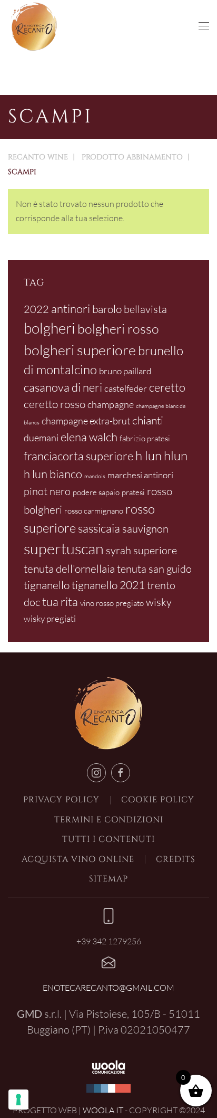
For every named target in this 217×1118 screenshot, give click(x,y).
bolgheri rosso (118, 328)
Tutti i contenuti (108, 839)
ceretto (167, 387)
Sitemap (108, 879)
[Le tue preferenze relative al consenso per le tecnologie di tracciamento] (18, 1099)
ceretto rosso (54, 404)
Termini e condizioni (108, 820)
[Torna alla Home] (34, 26)
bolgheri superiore (80, 349)
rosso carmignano (93, 511)
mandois (94, 476)
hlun (176, 455)
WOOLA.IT (103, 1110)
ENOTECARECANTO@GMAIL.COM (108, 987)
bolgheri (49, 328)
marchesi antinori (140, 474)
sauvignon (145, 528)
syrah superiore (141, 550)
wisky (159, 602)
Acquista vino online (78, 859)
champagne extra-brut (86, 421)
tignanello (47, 585)
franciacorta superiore (78, 456)
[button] (204, 26)
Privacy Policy (61, 800)
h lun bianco (53, 474)
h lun (148, 455)
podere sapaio (96, 492)
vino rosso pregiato (112, 603)
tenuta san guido (154, 568)
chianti (147, 420)
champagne (110, 404)
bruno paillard (125, 370)
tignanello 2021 (108, 585)
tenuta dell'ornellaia (69, 568)
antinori (70, 308)
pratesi (133, 492)
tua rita (60, 601)
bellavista (145, 309)
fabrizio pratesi (145, 438)
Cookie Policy (157, 800)
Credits (175, 859)
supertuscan (64, 548)
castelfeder (125, 388)
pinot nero (47, 491)
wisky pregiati (50, 618)
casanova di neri (63, 387)
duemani (41, 437)
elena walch (89, 437)
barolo (107, 309)
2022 (36, 309)
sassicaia (99, 528)
